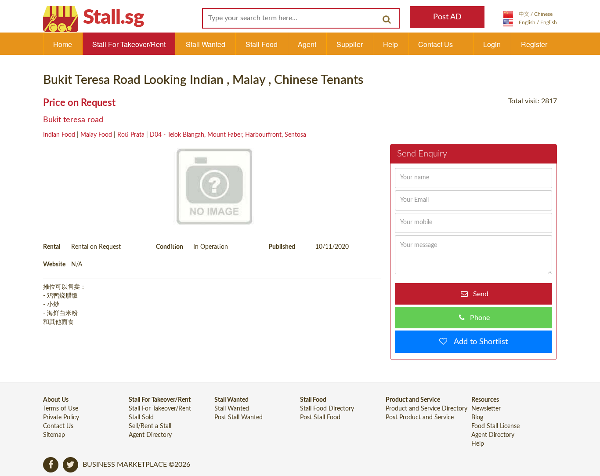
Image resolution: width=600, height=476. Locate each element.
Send (478, 294)
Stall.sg (113, 17)
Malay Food (96, 135)
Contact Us (435, 44)
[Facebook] (50, 464)
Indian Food (59, 135)
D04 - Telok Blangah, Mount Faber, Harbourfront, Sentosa (228, 135)
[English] (530, 22)
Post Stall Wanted (238, 417)
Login (492, 44)
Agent (307, 44)
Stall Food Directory (327, 409)
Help (390, 44)
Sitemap (54, 435)
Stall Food (262, 44)
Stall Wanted (205, 44)
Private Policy (61, 417)
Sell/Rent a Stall (150, 426)
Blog (477, 417)
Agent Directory (150, 435)
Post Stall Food (320, 417)
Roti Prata (131, 135)
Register (534, 44)
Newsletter (486, 409)
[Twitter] (70, 464)
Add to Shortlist (477, 342)
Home (62, 44)
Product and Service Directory (426, 409)
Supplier (349, 44)
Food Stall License (495, 426)
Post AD (447, 17)
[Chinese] (528, 14)
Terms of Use (60, 409)
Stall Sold (141, 417)
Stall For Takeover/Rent (129, 44)
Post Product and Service (420, 417)
